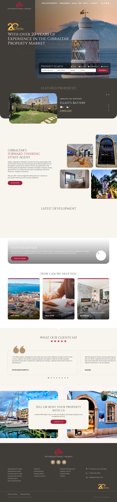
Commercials (94, 66)
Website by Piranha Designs (101, 497)
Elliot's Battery (73, 103)
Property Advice (65, 471)
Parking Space (13, 478)
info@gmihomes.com (96, 477)
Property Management (93, 312)
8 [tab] (67, 377)
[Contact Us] (104, 3)
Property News (39, 474)
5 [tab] (59, 377)
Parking (105, 66)
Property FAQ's (19, 312)
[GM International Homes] (19, 5)
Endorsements (39, 471)
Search (103, 70)
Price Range (61, 70)
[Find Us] (106, 3)
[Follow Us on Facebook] (53, 462)
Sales (74, 66)
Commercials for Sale (15, 474)
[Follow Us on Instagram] (64, 462)
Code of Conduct (39, 476)
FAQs (80, 3)
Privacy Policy (12, 494)
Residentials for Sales (15, 469)
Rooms (72, 70)
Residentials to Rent (14, 471)
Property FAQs (65, 474)
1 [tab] (48, 377)
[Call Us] (102, 3)
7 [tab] (64, 377)
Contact (94, 3)
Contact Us (58, 422)
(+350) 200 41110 (94, 473)
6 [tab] (62, 377)
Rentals (83, 66)
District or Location (48, 70)
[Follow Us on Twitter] (58, 462)
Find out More (19, 258)
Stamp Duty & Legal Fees (58, 312)
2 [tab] (51, 377)
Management (65, 3)
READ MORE (15, 316)
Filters (82, 70)
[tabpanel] (43, 362)
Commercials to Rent (15, 476)
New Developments (14, 481)
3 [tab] (53, 377)
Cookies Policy (25, 494)
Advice (74, 3)
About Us (37, 469)
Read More (15, 183)
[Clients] (108, 3)
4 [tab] (56, 377)
